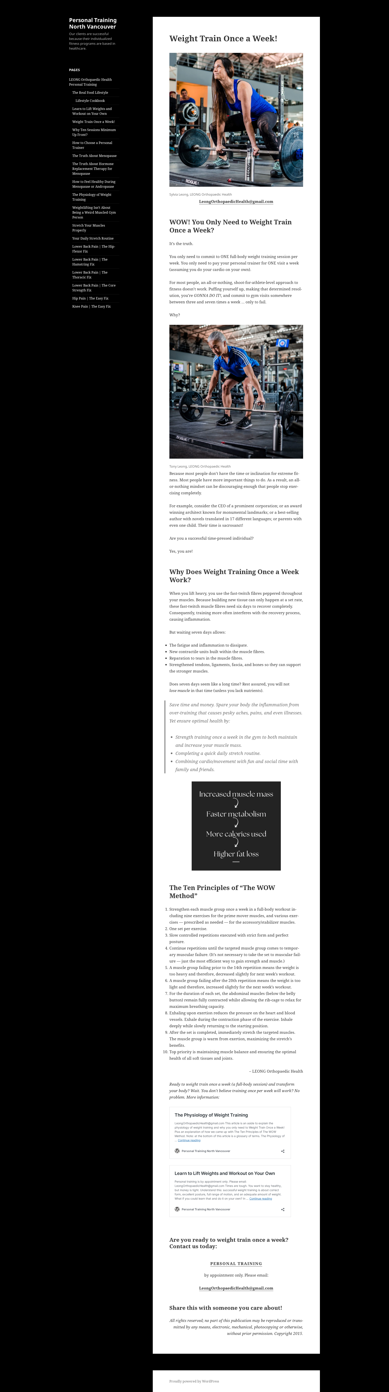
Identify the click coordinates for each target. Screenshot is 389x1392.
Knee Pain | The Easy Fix (91, 306)
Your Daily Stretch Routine (93, 238)
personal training (236, 1263)
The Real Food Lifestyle (90, 92)
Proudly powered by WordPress (194, 1381)
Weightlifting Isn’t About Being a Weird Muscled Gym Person (94, 212)
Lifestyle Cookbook (90, 100)
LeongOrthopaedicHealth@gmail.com (236, 201)
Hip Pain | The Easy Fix (90, 298)
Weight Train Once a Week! (93, 121)
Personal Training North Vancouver (93, 23)
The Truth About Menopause (94, 155)
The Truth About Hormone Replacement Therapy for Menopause (93, 169)
